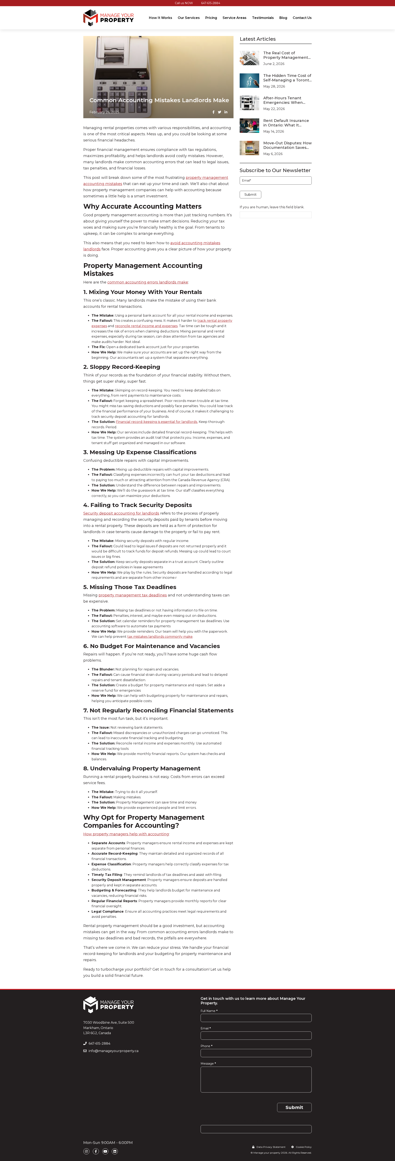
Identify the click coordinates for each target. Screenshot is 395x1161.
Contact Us (302, 18)
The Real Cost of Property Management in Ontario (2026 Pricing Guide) (286, 55)
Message (208, 1063)
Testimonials (263, 18)
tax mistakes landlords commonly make (160, 637)
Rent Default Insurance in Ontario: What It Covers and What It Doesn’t (286, 122)
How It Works (160, 18)
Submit (250, 195)
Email (206, 1028)
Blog (283, 18)
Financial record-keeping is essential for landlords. (157, 422)
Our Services (189, 18)
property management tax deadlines (133, 595)
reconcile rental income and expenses (146, 326)
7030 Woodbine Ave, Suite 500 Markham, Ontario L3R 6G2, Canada (108, 1028)
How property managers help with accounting (126, 834)
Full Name (209, 1011)
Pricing (211, 18)
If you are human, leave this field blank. (272, 207)
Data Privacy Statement (271, 1146)
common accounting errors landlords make (147, 282)
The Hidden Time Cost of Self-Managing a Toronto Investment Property (287, 77)
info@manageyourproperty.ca (113, 1051)
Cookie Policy (304, 1146)
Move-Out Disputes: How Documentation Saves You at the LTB (287, 145)
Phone (206, 1046)
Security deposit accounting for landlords (121, 513)
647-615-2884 (210, 3)
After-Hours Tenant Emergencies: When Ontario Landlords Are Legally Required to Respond (284, 100)
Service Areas (234, 18)
